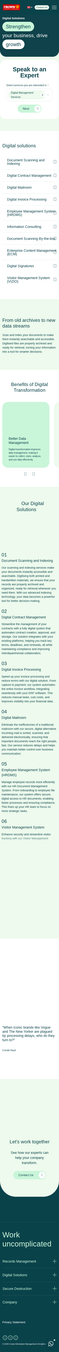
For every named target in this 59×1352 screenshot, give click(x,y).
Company (10, 1302)
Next (26, 108)
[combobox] (29, 94)
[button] (30, 7)
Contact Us (41, 7)
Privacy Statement (13, 1322)
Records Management (19, 1261)
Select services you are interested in (27, 85)
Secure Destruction (17, 1289)
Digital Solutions (15, 1275)
